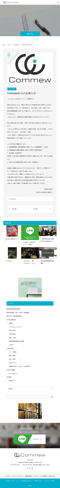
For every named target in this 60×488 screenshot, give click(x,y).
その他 (10, 345)
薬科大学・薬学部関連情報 (14, 316)
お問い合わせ (51, 476)
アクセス (36, 476)
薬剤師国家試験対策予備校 (16, 341)
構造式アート (12, 380)
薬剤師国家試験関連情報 (13, 309)
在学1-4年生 (12, 330)
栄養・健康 (11, 355)
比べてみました (13, 373)
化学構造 (9, 377)
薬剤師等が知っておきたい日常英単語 (19, 366)
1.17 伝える (8, 261)
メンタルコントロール (15, 327)
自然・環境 (11, 359)
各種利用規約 (28, 476)
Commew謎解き (11, 370)
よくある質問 (43, 476)
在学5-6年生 (12, 334)
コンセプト (8, 476)
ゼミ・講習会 (12, 352)
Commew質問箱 (11, 319)
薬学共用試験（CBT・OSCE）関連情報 (18, 312)
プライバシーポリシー (17, 476)
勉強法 (10, 323)
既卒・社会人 (12, 337)
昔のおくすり (12, 362)
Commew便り (12, 88)
